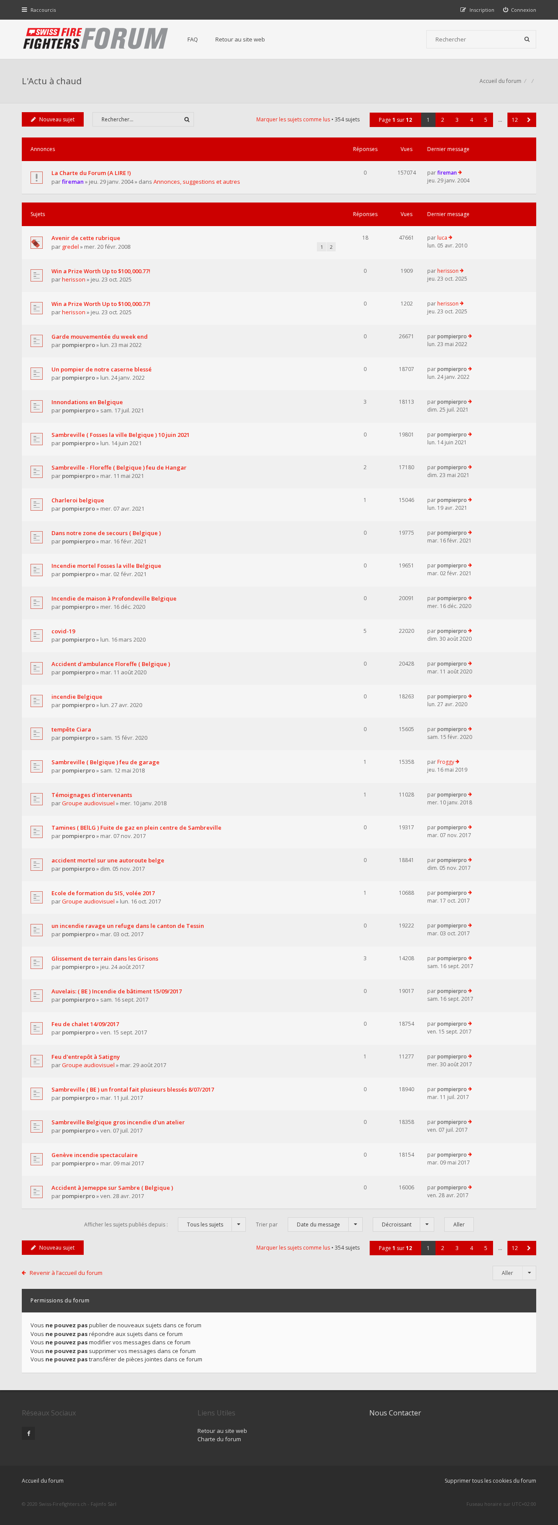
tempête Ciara (71, 729)
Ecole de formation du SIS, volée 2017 (103, 893)
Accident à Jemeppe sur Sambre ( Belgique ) (112, 1188)
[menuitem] (520, 10)
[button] (529, 120)
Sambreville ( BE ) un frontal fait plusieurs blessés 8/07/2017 (132, 1089)
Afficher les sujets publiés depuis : (153, 1224)
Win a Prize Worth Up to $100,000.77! (100, 271)
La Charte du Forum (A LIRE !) (91, 173)
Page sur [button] (395, 120)
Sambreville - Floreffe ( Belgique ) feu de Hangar (119, 467)
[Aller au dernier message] (460, 173)
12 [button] (515, 120)
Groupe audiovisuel (88, 803)
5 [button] (485, 120)
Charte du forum (219, 1439)
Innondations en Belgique (87, 402)
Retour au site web (240, 39)
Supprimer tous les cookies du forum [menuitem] (490, 1480)
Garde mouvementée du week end (99, 336)
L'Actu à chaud (52, 81)
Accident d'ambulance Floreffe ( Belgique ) (110, 664)
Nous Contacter (395, 1413)
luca (442, 237)
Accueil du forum (43, 1480)
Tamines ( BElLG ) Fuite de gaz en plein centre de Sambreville (136, 827)
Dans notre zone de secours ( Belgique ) (106, 533)
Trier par (298, 1224)
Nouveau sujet (57, 119)
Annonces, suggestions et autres (196, 181)
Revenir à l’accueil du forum (66, 1273)
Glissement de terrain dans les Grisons (104, 958)
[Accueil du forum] (96, 39)
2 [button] (442, 120)
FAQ (192, 39)
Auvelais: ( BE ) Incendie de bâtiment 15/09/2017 (116, 991)
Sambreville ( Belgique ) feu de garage (105, 762)
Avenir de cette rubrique (85, 238)
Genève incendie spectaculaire (94, 1155)
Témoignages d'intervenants (91, 795)
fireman (73, 181)
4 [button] (471, 120)
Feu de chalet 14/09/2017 (85, 1024)
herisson (73, 279)
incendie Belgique (76, 697)
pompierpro (78, 345)
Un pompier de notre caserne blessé (101, 369)
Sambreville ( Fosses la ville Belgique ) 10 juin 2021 (120, 435)
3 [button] (457, 120)
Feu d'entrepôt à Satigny (85, 1057)
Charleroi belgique (77, 500)
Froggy (445, 762)
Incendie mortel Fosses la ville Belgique (106, 566)
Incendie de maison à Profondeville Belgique (114, 598)
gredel (70, 247)
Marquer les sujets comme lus (293, 119)
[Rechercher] (527, 39)
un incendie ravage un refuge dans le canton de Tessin (127, 926)
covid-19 (63, 631)
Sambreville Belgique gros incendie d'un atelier (118, 1122)
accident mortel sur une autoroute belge (107, 860)
